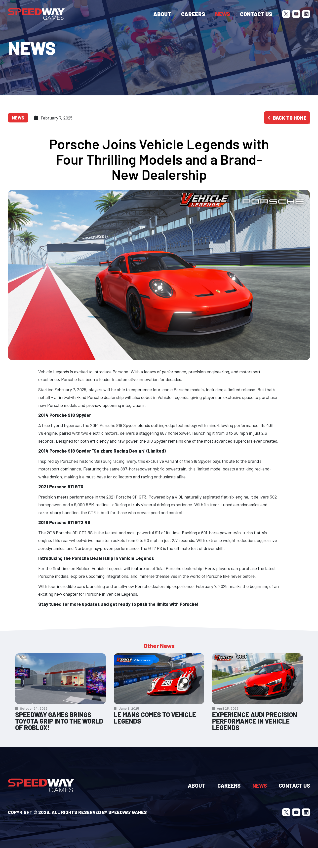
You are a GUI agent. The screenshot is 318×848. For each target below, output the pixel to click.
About (162, 14)
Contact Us (256, 14)
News (222, 14)
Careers (193, 14)
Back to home (290, 118)
